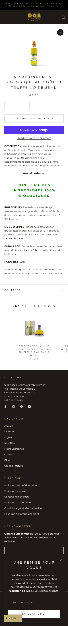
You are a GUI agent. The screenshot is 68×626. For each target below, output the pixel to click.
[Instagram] (13, 406)
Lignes (8, 437)
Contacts (12, 290)
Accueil (8, 425)
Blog (7, 460)
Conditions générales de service (23, 508)
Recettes (9, 442)
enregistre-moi (34, 614)
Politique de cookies (16, 491)
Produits (9, 431)
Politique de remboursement (21, 513)
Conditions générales (16, 496)
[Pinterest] (21, 406)
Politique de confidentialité (20, 485)
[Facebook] (5, 406)
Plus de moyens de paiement (34, 137)
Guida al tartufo (13, 465)
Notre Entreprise (14, 448)
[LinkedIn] (29, 406)
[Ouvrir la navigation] (5, 16)
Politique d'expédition (17, 502)
